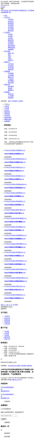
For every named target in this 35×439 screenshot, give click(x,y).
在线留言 (11, 97)
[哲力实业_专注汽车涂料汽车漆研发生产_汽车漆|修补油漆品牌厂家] (17, 12)
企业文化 (11, 21)
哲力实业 (11, 365)
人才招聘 (11, 96)
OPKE (10, 58)
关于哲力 (7, 17)
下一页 (12, 304)
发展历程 (11, 23)
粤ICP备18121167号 (15, 379)
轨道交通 (11, 82)
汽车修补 (11, 73)
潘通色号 (11, 90)
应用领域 (7, 71)
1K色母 (10, 34)
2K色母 (10, 36)
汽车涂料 (23, 365)
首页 (5, 15)
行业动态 (11, 66)
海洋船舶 (11, 81)
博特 (9, 55)
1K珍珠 (10, 38)
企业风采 (11, 27)
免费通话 (3, 419)
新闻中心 (7, 62)
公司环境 (7, 324)
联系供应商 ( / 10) (6, 306)
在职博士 (29, 365)
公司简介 (11, 19)
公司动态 (11, 64)
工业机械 (11, 75)
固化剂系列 (11, 45)
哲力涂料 (17, 365)
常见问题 (11, 67)
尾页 (16, 304)
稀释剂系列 (11, 47)
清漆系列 (11, 42)
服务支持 (7, 84)
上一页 (6, 304)
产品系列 (7, 32)
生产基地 (11, 29)
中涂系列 (11, 44)
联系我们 (7, 92)
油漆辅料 (11, 49)
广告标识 (11, 79)
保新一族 (11, 53)
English (3, 7)
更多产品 (7, 339)
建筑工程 (11, 77)
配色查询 (11, 86)
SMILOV (10, 60)
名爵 (9, 57)
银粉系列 (11, 40)
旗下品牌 (7, 51)
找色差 (10, 88)
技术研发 (11, 25)
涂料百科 (11, 69)
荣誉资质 (11, 30)
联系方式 (11, 94)
